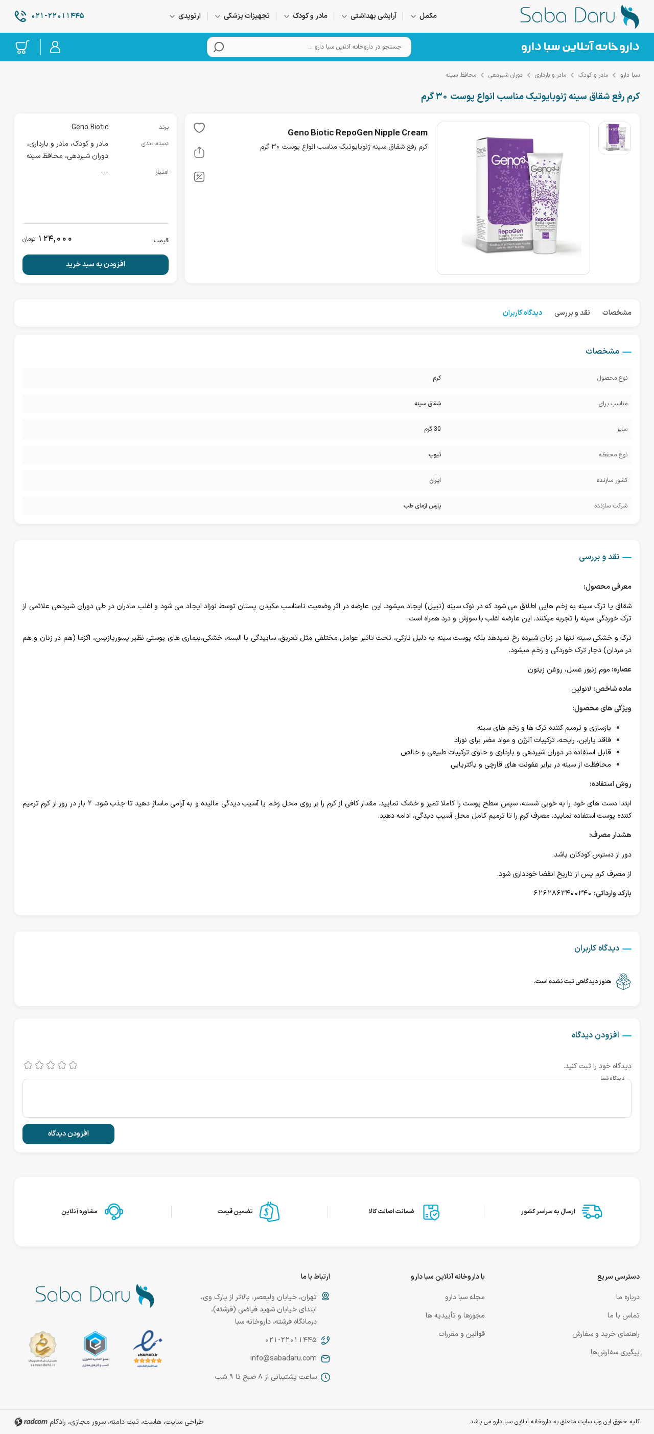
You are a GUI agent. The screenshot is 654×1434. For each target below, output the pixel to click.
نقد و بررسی (572, 313)
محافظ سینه (461, 75)
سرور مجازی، (87, 1422)
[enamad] (147, 1351)
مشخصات (617, 313)
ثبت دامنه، (123, 1422)
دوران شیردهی (505, 75)
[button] (199, 130)
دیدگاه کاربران (522, 313)
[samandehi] (43, 1351)
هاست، (151, 1422)
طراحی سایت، (183, 1422)
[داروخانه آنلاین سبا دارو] (580, 16)
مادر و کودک (593, 75)
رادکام (58, 1422)
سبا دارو (630, 75)
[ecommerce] (95, 1351)
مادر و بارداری (550, 75)
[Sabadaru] (580, 47)
